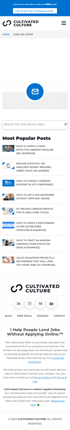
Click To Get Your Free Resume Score (34, 11)
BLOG (8, 315)
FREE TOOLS (24, 315)
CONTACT (59, 315)
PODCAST (43, 315)
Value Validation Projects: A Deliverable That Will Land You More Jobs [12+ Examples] (35, 261)
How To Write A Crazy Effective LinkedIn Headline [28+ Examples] (34, 150)
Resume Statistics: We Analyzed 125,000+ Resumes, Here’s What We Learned (34, 167)
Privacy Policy (42, 377)
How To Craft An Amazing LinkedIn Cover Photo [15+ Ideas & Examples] (33, 244)
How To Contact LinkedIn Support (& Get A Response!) (34, 182)
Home (5, 34)
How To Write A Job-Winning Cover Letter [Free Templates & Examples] (35, 226)
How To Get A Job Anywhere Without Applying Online (35, 196)
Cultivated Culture (35, 288)
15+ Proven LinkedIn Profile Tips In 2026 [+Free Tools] (34, 210)
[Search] (66, 124)
